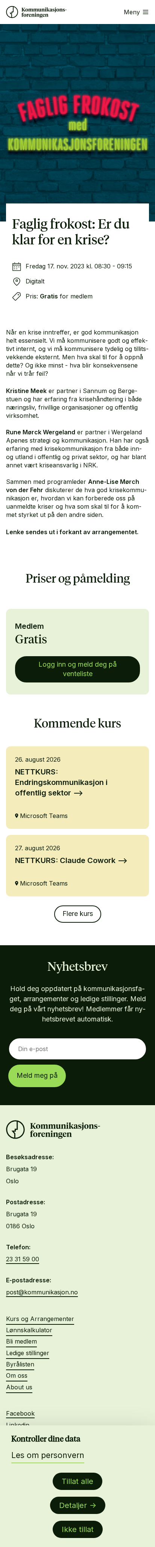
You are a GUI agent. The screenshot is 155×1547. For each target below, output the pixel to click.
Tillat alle (77, 1481)
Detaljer (73, 1505)
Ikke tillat (78, 1529)
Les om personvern (47, 1455)
